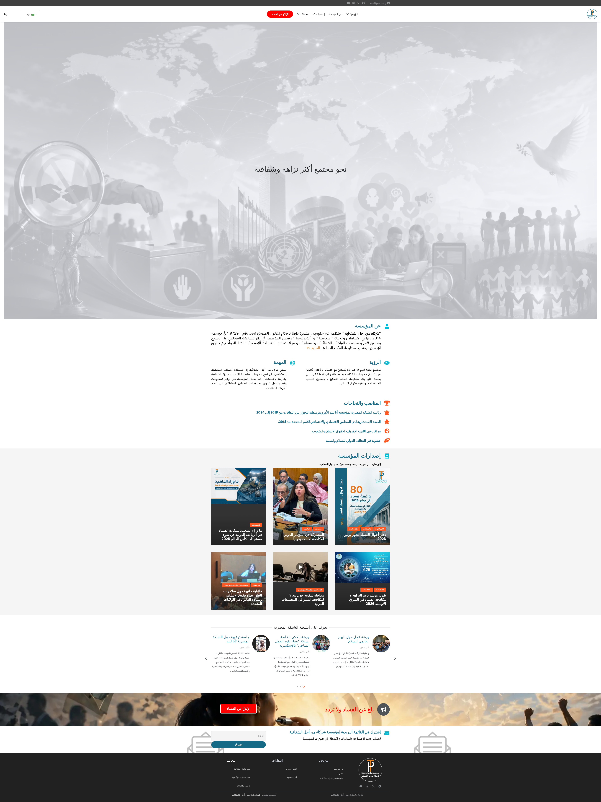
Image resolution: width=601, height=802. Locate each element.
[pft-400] (592, 14)
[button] (5, 14)
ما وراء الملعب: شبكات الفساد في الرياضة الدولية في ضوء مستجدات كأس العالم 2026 (240, 534)
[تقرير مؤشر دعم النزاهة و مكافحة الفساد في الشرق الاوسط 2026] (362, 554)
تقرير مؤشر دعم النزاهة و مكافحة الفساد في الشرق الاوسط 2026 (367, 599)
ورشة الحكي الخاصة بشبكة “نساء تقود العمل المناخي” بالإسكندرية (352, 641)
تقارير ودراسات (291, 769)
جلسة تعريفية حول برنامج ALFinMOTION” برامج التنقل (231, 641)
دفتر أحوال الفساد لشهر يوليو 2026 (365, 536)
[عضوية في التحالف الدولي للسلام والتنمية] (385, 440)
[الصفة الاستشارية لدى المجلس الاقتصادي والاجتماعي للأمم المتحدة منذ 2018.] (385, 422)
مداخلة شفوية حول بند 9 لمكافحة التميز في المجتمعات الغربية (303, 599)
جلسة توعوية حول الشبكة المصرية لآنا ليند (291, 639)
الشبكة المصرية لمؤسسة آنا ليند (331, 778)
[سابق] (394, 658)
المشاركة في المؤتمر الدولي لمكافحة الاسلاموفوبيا (303, 536)
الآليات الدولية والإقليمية (241, 777)
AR (29, 14)
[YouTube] (348, 3)
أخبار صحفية (292, 777)
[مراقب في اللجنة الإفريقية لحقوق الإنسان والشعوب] (385, 431)
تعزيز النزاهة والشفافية (242, 769)
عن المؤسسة (338, 769)
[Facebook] (363, 3)
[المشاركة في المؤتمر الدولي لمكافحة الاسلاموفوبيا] (300, 470)
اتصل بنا (340, 773)
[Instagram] (353, 3)
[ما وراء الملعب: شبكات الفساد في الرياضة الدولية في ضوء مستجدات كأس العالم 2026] (238, 470)
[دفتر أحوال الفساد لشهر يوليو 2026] (362, 470)
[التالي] (206, 658)
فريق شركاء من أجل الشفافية (246, 794)
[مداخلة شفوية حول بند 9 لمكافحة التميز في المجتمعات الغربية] (300, 554)
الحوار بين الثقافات (243, 786)
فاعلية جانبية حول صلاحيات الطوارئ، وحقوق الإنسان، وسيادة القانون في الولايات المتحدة (242, 597)
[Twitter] (358, 3)
